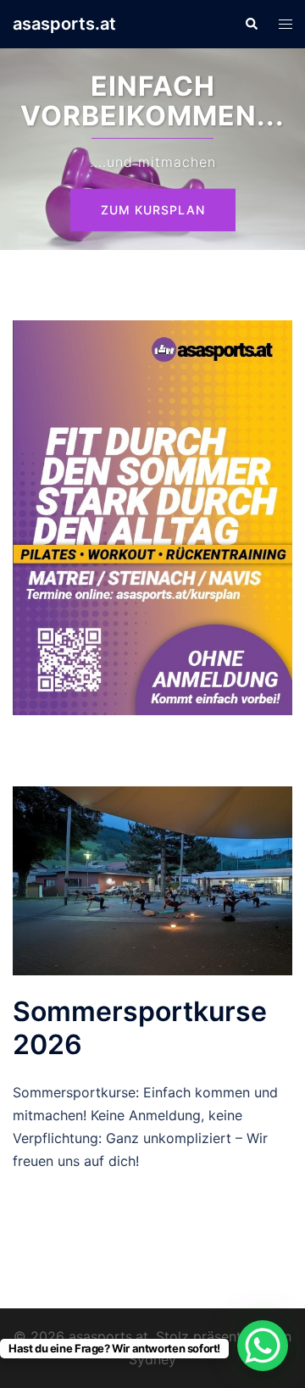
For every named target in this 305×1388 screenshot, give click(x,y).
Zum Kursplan (153, 210)
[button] (251, 24)
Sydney (152, 1359)
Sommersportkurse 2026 (140, 1027)
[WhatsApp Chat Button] (262, 1345)
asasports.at (64, 24)
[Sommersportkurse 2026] (152, 879)
